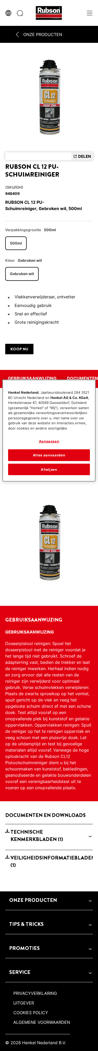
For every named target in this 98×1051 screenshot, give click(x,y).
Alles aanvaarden (49, 455)
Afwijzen (49, 469)
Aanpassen (49, 441)
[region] (48, 431)
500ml (16, 243)
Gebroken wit (22, 273)
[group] (49, 98)
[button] (49, 835)
